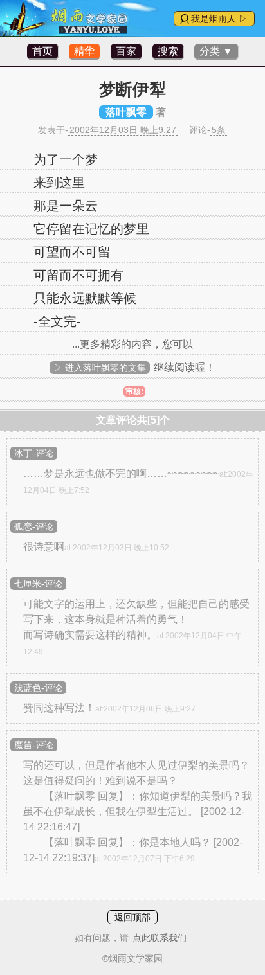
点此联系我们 (159, 938)
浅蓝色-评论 (38, 688)
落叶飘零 (126, 112)
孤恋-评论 (33, 526)
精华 (84, 51)
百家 (126, 51)
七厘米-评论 (38, 583)
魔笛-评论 (33, 745)
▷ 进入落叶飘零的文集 (99, 367)
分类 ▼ (216, 51)
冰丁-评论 (33, 453)
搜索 (168, 51)
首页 (42, 51)
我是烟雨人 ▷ (219, 18)
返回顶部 (132, 917)
